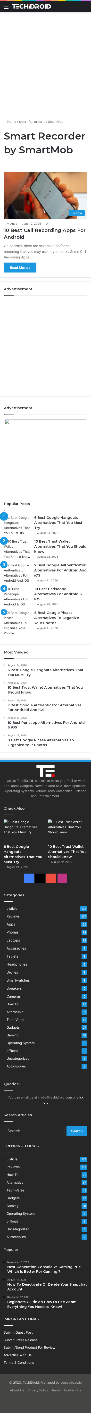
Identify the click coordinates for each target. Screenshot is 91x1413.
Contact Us (72, 1390)
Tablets (12, 956)
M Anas (12, 223)
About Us (17, 1390)
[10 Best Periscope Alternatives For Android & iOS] (17, 597)
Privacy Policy (38, 1390)
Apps (11, 924)
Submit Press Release (21, 1340)
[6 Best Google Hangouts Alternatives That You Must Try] (17, 525)
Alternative (15, 1012)
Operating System (21, 1043)
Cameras (14, 996)
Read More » (20, 267)
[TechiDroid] (31, 6)
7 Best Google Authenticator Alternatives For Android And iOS (60, 570)
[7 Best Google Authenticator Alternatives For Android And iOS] (17, 573)
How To (12, 1004)
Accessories (16, 948)
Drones (12, 972)
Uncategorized (18, 1058)
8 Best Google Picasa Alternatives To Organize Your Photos (56, 618)
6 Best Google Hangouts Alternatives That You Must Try (58, 522)
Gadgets (13, 1027)
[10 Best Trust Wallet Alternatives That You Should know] (17, 549)
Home (11, 122)
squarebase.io (71, 1382)
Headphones (17, 964)
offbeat (12, 1051)
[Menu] (6, 8)
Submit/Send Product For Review (29, 1347)
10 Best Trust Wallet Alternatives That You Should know (60, 546)
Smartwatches (18, 980)
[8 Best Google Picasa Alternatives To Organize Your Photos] (17, 623)
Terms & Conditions (19, 1362)
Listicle (12, 908)
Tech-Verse (15, 1020)
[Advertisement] (45, 64)
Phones (12, 932)
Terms (56, 1390)
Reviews (13, 916)
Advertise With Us (18, 1355)
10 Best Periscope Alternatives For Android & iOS (58, 594)
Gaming (12, 1035)
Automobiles (16, 1066)
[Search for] (85, 8)
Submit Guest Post (18, 1332)
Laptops (13, 940)
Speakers (14, 988)
